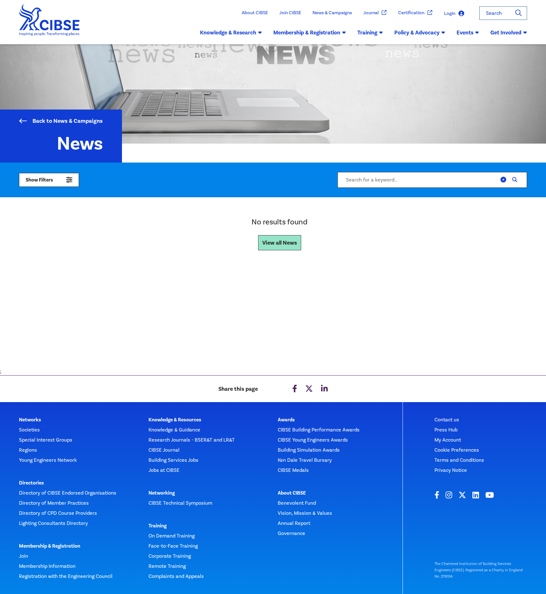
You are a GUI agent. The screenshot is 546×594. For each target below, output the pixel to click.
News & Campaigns (332, 12)
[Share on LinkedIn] (324, 389)
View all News (279, 242)
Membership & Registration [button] (306, 32)
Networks (30, 420)
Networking (162, 493)
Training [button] (367, 32)
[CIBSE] (50, 24)
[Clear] (503, 179)
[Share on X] (309, 389)
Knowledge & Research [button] (228, 32)
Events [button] (465, 32)
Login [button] (449, 13)
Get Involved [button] (505, 32)
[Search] (518, 13)
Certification (411, 12)
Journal (371, 12)
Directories (31, 483)
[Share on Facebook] (294, 389)
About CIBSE (255, 12)
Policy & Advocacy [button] (417, 32)
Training (158, 526)
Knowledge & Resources (175, 420)
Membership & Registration (49, 546)
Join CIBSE (290, 12)
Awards (286, 420)
